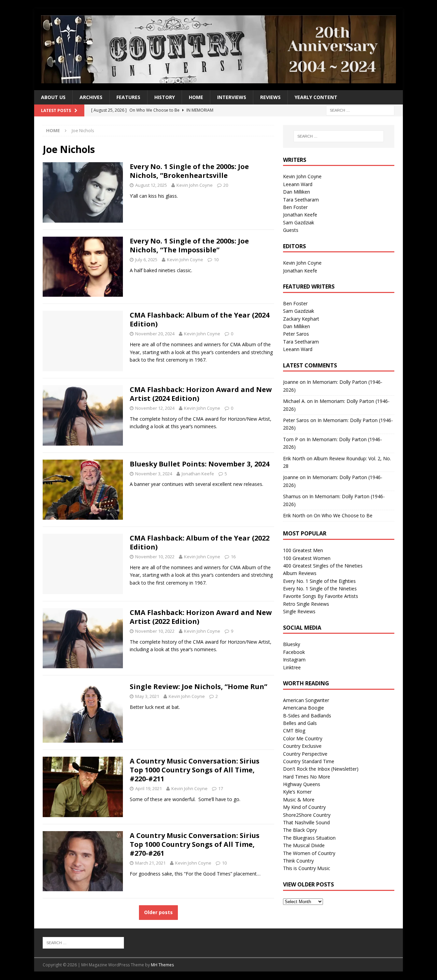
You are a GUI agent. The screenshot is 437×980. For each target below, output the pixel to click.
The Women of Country (309, 853)
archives (91, 97)
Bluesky (291, 644)
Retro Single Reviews (306, 604)
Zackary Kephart (301, 319)
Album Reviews (299, 573)
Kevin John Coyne (195, 185)
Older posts (158, 912)
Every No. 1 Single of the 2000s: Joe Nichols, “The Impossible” (189, 245)
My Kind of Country (304, 807)
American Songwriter (306, 700)
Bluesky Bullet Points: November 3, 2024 (199, 463)
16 (233, 557)
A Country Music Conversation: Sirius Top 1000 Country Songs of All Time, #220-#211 (194, 769)
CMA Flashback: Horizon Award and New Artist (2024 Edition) (201, 394)
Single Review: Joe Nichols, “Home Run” (198, 686)
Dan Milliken (296, 191)
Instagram (294, 659)
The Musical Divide (304, 845)
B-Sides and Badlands (307, 715)
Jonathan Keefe (198, 474)
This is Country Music (306, 868)
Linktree (292, 667)
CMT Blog (294, 730)
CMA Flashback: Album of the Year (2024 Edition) (199, 319)
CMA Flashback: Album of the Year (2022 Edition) (199, 542)
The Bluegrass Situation (309, 838)
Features (128, 97)
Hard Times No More (306, 776)
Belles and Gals (300, 723)
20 (225, 185)
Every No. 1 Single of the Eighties (319, 581)
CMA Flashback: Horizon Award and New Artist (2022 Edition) (201, 617)
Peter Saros (296, 334)
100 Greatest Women (306, 558)
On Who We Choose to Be (343, 515)
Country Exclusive (302, 746)
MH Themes (162, 965)
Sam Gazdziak (298, 222)
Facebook (294, 652)
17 (220, 788)
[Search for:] (360, 110)
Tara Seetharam (301, 199)
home (196, 97)
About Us (53, 97)
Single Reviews (299, 611)
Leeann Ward (297, 184)
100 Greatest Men (303, 550)
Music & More (298, 799)
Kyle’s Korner (297, 791)
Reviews (270, 97)
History (164, 97)
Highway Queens (301, 784)
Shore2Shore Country (306, 815)
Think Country (298, 860)
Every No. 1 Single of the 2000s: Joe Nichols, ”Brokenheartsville (189, 171)
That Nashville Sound (306, 822)
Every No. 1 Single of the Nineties (320, 588)
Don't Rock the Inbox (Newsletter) (320, 769)
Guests (290, 230)
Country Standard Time (308, 761)
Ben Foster (295, 207)
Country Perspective (305, 754)
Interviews (231, 97)
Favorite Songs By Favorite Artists (320, 596)
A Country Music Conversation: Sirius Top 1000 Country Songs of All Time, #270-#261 (194, 844)
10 (216, 259)
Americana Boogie (303, 707)
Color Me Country (302, 738)
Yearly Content (316, 97)
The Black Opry (300, 830)
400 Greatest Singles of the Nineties (323, 565)
